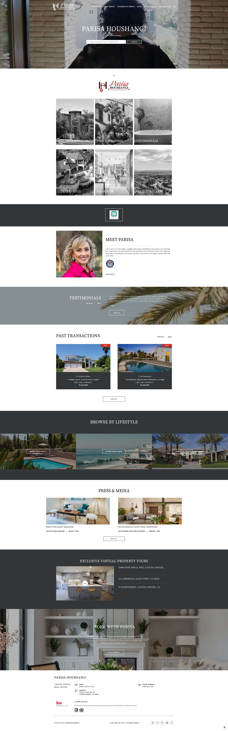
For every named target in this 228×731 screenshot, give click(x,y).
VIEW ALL (116, 313)
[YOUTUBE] (167, 723)
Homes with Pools (38, 451)
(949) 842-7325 (147, 686)
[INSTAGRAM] (157, 723)
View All (114, 539)
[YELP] (172, 723)
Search (134, 42)
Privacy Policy (133, 723)
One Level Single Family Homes (190, 451)
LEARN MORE (110, 274)
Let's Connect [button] (114, 652)
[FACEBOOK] (152, 723)
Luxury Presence (72, 723)
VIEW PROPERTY (83, 367)
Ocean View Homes (114, 451)
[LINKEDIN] (162, 723)
